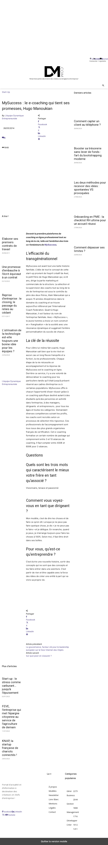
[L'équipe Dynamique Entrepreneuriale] (10, 378)
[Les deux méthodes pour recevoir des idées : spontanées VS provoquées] (90, 171)
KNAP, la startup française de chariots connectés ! (10, 748)
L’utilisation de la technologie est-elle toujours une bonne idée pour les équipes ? (11, 341)
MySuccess (50, 244)
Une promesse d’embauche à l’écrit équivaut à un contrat (11, 272)
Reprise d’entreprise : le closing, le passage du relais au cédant (12, 303)
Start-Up (6, 92)
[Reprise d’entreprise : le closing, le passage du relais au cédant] (12, 287)
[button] (103, 86)
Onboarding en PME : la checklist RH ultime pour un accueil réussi (90, 220)
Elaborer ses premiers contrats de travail (10, 244)
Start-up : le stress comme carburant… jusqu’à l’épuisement (11, 685)
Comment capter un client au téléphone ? (87, 123)
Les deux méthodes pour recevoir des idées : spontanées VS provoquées (90, 188)
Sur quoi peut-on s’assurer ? (39, 656)
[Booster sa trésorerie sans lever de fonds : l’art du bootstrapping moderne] (90, 137)
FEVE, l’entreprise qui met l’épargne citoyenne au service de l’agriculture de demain (11, 717)
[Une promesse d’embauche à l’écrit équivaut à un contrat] (12, 258)
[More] (54, 139)
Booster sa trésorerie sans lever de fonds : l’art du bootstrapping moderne (88, 154)
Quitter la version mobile (54, 841)
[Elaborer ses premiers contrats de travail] (12, 230)
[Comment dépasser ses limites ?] (90, 236)
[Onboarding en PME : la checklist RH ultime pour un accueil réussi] (90, 205)
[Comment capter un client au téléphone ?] (90, 110)
